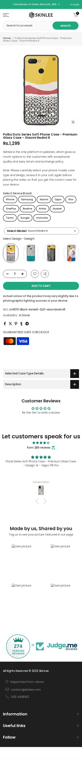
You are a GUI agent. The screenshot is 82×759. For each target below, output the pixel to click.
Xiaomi (44, 199)
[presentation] (73, 253)
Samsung (27, 199)
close (75, 4)
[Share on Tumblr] (21, 323)
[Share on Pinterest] (16, 323)
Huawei (57, 208)
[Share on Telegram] (27, 323)
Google (24, 217)
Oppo (58, 199)
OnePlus (11, 208)
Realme (27, 208)
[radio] (11, 253)
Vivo (70, 199)
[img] (41, 442)
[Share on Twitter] (10, 323)
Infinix (42, 208)
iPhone (10, 199)
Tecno (10, 217)
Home (7, 38)
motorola (42, 217)
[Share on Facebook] (5, 323)
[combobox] (41, 230)
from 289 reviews (38, 448)
